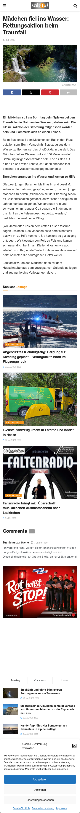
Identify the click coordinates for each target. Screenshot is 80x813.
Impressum (61, 808)
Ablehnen (40, 789)
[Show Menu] (4, 5)
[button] (74, 746)
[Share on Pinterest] (50, 92)
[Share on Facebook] (12, 92)
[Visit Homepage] (40, 5)
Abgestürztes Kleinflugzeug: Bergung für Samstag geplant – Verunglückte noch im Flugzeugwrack (34, 356)
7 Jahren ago (41, 542)
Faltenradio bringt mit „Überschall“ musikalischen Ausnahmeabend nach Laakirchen (31, 508)
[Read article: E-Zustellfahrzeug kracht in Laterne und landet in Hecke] (40, 399)
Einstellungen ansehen (40, 800)
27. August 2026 (12, 366)
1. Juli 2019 (9, 39)
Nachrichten (14, 344)
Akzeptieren (40, 779)
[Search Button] (75, 5)
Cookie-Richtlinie (21, 808)
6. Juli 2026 (10, 518)
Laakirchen (13, 495)
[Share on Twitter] (31, 92)
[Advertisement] (40, 103)
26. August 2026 (12, 440)
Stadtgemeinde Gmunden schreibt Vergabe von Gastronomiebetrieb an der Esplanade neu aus (47, 709)
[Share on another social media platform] (68, 92)
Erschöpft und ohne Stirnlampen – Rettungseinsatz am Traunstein (42, 691)
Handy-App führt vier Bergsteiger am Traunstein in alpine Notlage (43, 727)
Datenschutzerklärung (43, 808)
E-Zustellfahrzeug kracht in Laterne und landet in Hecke (38, 432)
